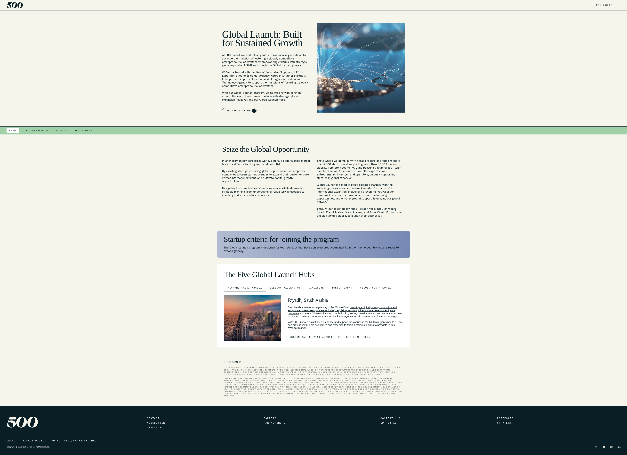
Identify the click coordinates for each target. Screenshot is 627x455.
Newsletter (156, 423)
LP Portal (388, 423)
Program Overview (36, 131)
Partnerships (274, 423)
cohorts (61, 131)
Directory (155, 427)
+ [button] (619, 5)
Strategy (504, 423)
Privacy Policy (33, 441)
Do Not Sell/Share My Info (74, 441)
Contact (153, 418)
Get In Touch (83, 131)
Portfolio (505, 418)
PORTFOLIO (604, 5)
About (12, 131)
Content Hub (390, 418)
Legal (11, 441)
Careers (270, 418)
